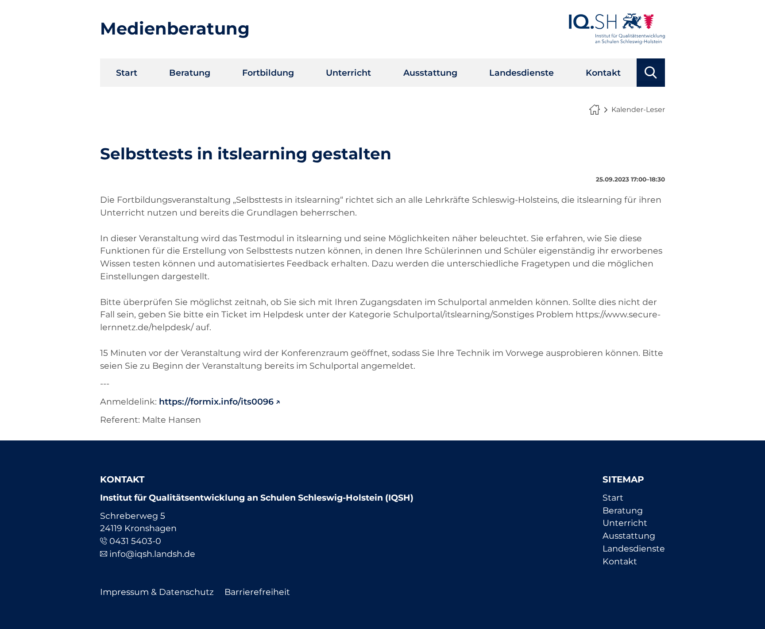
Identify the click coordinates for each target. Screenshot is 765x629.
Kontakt (603, 72)
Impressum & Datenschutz (157, 592)
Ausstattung (430, 72)
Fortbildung (268, 72)
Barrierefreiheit (257, 592)
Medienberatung (175, 28)
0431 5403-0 (135, 541)
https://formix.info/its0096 (216, 401)
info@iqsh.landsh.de (152, 553)
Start (126, 72)
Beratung (189, 72)
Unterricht (348, 72)
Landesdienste (521, 72)
